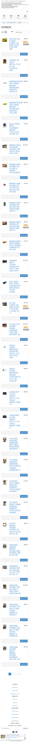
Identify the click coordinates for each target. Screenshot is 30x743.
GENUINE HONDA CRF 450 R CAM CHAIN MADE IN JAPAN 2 (14, 609)
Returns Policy (15, 717)
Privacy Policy (15, 714)
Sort (12, 31)
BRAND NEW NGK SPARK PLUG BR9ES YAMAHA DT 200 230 (15, 245)
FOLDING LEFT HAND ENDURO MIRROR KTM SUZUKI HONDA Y (15, 486)
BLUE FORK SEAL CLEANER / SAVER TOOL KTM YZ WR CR (14, 128)
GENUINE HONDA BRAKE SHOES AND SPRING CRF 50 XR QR (15, 549)
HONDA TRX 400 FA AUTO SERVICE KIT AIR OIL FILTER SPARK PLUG (14, 736)
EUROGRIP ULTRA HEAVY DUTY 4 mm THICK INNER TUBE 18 (14, 398)
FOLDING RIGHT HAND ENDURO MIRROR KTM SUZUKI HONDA (15, 507)
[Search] (27, 11)
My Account (15, 687)
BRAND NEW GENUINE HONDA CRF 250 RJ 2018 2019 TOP (15, 149)
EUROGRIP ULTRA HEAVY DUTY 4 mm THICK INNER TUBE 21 (14, 421)
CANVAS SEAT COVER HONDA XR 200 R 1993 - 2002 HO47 (14, 265)
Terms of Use (15, 711)
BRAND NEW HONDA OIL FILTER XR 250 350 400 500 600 (15, 187)
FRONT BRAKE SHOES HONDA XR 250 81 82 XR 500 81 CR (14, 528)
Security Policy (15, 721)
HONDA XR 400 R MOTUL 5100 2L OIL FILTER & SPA (14, 65)
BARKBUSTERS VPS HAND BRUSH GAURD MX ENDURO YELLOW (16, 107)
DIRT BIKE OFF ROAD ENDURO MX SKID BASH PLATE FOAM (15, 286)
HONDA (19, 22)
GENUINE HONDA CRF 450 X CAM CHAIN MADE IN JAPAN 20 (14, 630)
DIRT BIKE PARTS (11, 22)
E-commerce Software (13, 740)
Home (3, 22)
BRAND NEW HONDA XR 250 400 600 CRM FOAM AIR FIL (15, 206)
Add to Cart (24, 54)
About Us (15, 699)
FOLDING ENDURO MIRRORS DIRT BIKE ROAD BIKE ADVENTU (14, 443)
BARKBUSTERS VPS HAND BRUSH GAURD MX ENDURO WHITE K (16, 86)
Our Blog (15, 702)
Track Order (15, 690)
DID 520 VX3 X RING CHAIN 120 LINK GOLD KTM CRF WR (14, 43)
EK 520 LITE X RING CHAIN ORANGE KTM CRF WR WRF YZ (14, 329)
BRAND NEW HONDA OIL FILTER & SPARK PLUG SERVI (15, 168)
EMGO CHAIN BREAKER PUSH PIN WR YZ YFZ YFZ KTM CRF (14, 351)
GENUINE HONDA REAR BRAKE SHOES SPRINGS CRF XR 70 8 (14, 653)
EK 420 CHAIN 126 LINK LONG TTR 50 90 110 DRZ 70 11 (14, 307)
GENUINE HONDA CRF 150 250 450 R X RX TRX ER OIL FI (14, 570)
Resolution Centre (15, 694)
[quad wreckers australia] (15, 4)
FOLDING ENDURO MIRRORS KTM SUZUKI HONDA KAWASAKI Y (15, 464)
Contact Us (15, 705)
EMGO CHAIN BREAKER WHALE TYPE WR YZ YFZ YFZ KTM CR (15, 374)
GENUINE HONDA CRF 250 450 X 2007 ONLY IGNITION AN (15, 589)
